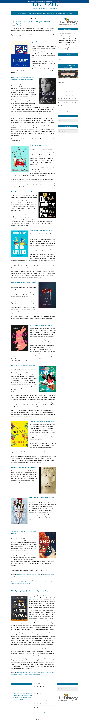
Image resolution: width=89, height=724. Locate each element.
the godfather (25, 581)
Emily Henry (51, 576)
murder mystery (18, 674)
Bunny (16, 576)
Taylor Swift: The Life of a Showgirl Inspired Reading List (30, 22)
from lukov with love (16, 578)
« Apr (67, 111)
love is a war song (22, 580)
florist (49, 672)
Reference (31, 574)
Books (17, 574)
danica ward (30, 576)
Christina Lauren (22, 576)
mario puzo (37, 580)
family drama (44, 672)
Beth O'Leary (48, 574)
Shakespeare (37, 674)
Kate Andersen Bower (41, 578)
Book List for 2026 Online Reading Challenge (59, 13)
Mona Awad (43, 580)
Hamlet (23, 578)
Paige (21, 25)
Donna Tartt (36, 576)
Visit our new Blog (56, 1)
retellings (31, 674)
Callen (22, 593)
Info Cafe (44, 4)
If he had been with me (30, 578)
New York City (25, 674)
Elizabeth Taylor (44, 576)
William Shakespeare (25, 583)
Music (20, 574)
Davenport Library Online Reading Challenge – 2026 (31, 13)
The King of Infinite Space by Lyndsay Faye (30, 591)
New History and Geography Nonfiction (22, 693)
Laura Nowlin (50, 578)
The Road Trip (32, 581)
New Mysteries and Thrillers (22, 688)
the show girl (48, 581)
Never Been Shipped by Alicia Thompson (22, 695)
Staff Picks (37, 574)
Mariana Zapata (30, 580)
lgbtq (12, 674)
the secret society (40, 581)
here (70, 49)
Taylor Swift (19, 581)
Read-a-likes (26, 574)
